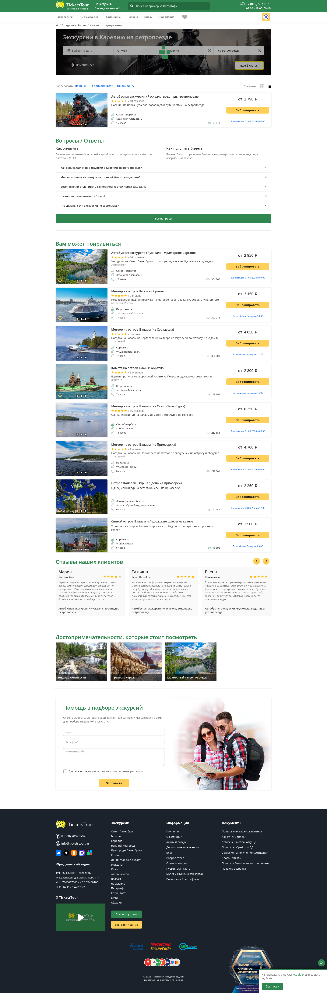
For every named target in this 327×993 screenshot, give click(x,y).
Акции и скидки (176, 842)
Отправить (114, 783)
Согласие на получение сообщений (245, 852)
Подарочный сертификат (182, 879)
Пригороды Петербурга (126, 850)
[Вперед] (266, 561)
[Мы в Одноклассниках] (74, 853)
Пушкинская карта (178, 868)
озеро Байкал (120, 874)
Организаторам (176, 863)
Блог (169, 852)
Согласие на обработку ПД (239, 842)
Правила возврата (234, 868)
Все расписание (126, 924)
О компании (174, 836)
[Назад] (256, 561)
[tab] (163, 167)
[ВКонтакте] (58, 853)
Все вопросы (163, 218)
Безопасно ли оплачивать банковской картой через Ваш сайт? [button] (103, 186)
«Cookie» (298, 974)
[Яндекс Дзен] (66, 853)
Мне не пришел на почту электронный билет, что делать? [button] (100, 177)
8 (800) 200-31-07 (73, 836)
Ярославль (118, 883)
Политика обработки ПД (237, 847)
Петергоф (117, 888)
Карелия (116, 841)
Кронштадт (118, 893)
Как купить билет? (233, 836)
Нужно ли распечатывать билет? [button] (83, 196)
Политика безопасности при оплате (245, 863)
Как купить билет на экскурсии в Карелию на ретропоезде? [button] (101, 167)
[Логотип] (72, 4)
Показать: (250, 86)
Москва (116, 836)
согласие (81, 771)
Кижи (114, 869)
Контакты (172, 831)
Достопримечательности (182, 847)
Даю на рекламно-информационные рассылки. (107, 771)
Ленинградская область (126, 860)
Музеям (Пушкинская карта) (184, 874)
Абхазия (116, 902)
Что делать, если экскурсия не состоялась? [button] (90, 205)
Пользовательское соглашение (242, 831)
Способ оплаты (231, 858)
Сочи (114, 898)
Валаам (116, 879)
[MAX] (82, 853)
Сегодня (133, 17)
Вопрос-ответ (175, 858)
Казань (115, 855)
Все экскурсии (126, 914)
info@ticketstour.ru (72, 843)
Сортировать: (64, 86)
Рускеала (117, 864)
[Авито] (89, 853)
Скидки (148, 17)
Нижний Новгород (123, 845)
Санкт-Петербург (122, 831)
